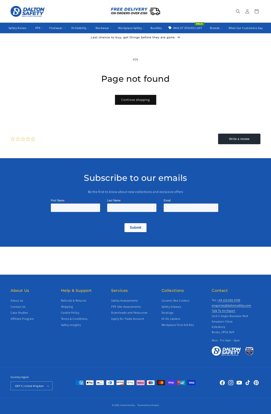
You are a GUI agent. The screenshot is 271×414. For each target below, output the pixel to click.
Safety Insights (71, 325)
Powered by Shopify (148, 405)
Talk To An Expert (223, 311)
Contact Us (18, 306)
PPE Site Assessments (126, 306)
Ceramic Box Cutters (175, 300)
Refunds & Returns (73, 300)
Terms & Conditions (74, 319)
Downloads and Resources (129, 312)
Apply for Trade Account (127, 319)
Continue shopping (135, 100)
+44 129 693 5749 (228, 300)
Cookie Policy (70, 312)
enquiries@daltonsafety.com (231, 305)
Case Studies (19, 312)
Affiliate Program (22, 319)
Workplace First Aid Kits (178, 325)
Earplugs (168, 312)
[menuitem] (19, 28)
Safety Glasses (171, 306)
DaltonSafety (127, 405)
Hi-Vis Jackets (171, 319)
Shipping (67, 306)
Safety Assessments (124, 300)
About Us (17, 300)
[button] (238, 11)
